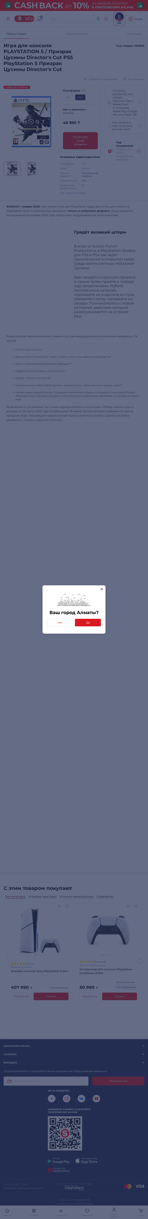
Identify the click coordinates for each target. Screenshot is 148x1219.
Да (88, 622)
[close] (102, 589)
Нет (60, 622)
